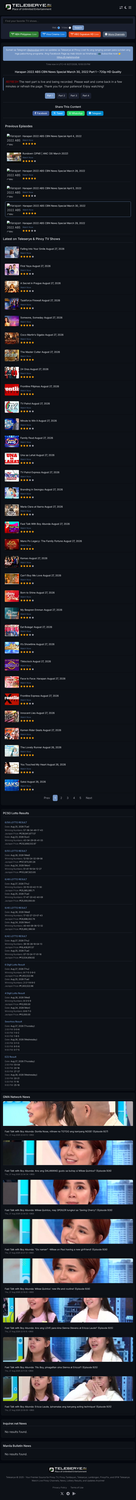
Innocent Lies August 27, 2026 (37, 713)
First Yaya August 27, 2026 (35, 266)
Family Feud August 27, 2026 (36, 437)
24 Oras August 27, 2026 (34, 369)
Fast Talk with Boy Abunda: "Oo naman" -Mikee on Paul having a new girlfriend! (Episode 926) (56, 1249)
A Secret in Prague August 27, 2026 (40, 283)
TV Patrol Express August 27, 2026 (39, 472)
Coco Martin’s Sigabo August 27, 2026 (41, 334)
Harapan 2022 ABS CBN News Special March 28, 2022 (53, 170)
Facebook (42, 113)
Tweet (60, 113)
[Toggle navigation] (130, 8)
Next (89, 798)
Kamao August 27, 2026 (33, 558)
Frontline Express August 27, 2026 (39, 695)
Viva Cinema (55, 34)
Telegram (96, 113)
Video (65, 27)
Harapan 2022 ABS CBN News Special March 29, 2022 (53, 223)
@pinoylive (33, 50)
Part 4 (86, 95)
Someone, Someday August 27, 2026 (41, 317)
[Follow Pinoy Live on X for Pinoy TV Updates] (62, 1493)
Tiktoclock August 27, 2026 (35, 661)
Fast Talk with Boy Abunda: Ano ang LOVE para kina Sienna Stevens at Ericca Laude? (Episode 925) (59, 1328)
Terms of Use (76, 1487)
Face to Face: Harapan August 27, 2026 (42, 678)
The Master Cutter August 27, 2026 (40, 352)
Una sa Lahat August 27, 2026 (37, 455)
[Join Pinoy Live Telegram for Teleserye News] (68, 1493)
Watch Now (27, 140)
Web (54, 27)
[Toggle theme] (125, 8)
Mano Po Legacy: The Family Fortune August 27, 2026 (51, 541)
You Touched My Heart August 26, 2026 (43, 764)
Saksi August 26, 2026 (33, 781)
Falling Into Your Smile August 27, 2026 (42, 248)
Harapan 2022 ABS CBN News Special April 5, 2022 (51, 188)
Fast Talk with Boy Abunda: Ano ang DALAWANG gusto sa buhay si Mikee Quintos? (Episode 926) (58, 1170)
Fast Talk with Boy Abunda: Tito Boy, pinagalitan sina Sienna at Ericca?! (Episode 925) (51, 1367)
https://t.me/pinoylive (68, 57)
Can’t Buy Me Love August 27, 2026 (40, 575)
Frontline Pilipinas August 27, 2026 (39, 386)
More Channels (116, 34)
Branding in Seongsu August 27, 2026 (41, 489)
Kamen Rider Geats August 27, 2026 (40, 730)
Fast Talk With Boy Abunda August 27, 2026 (45, 523)
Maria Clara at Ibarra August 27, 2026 (41, 506)
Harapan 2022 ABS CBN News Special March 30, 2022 (54, 205)
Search (78, 27)
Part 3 (74, 95)
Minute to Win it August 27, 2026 (38, 420)
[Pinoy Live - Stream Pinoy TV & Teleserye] (28, 10)
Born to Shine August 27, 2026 (37, 592)
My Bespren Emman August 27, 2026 (41, 609)
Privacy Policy (60, 1487)
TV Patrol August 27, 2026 (35, 403)
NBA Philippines (25, 34)
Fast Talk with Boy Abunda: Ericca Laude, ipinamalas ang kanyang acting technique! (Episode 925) (58, 1406)
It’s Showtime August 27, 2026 (37, 644)
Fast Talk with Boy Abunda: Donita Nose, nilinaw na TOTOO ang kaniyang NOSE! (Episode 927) (56, 1131)
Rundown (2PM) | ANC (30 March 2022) (45, 153)
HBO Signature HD (86, 34)
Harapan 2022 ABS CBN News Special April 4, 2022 (51, 136)
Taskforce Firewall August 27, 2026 (40, 300)
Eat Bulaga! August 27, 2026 (36, 627)
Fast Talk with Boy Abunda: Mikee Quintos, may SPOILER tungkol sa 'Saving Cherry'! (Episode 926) (58, 1210)
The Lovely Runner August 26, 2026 (40, 747)
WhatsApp (77, 113)
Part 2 (62, 95)
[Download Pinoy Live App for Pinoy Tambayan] (74, 1493)
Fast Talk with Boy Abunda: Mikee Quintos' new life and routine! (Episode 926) (47, 1289)
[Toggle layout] (121, 8)
